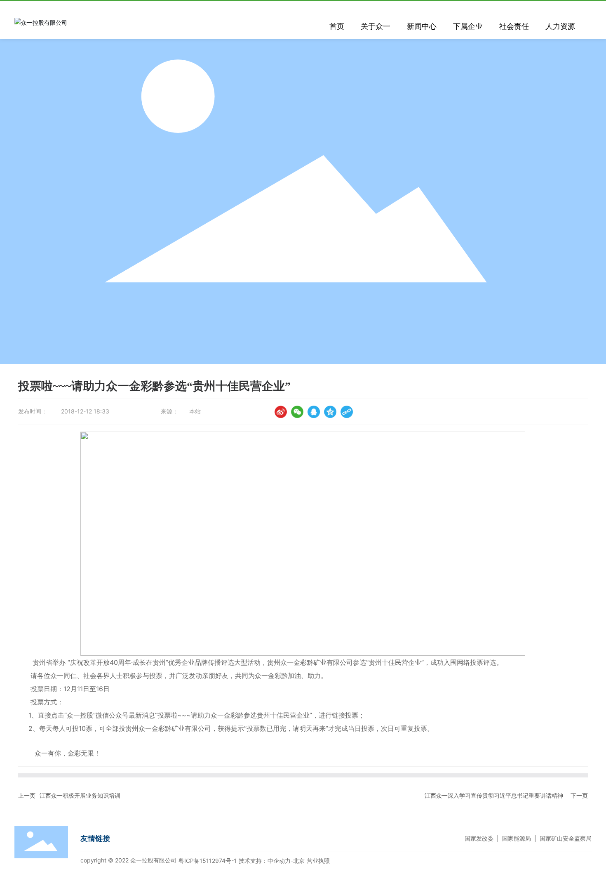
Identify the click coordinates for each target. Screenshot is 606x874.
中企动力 (279, 860)
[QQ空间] (330, 412)
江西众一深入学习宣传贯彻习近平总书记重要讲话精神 (494, 795)
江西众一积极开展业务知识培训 (80, 795)
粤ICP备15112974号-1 (208, 860)
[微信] (297, 412)
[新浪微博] (281, 412)
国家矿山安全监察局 (566, 838)
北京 (299, 860)
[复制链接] (347, 412)
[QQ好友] (314, 412)
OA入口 (550, 6)
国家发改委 (479, 838)
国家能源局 (516, 838)
